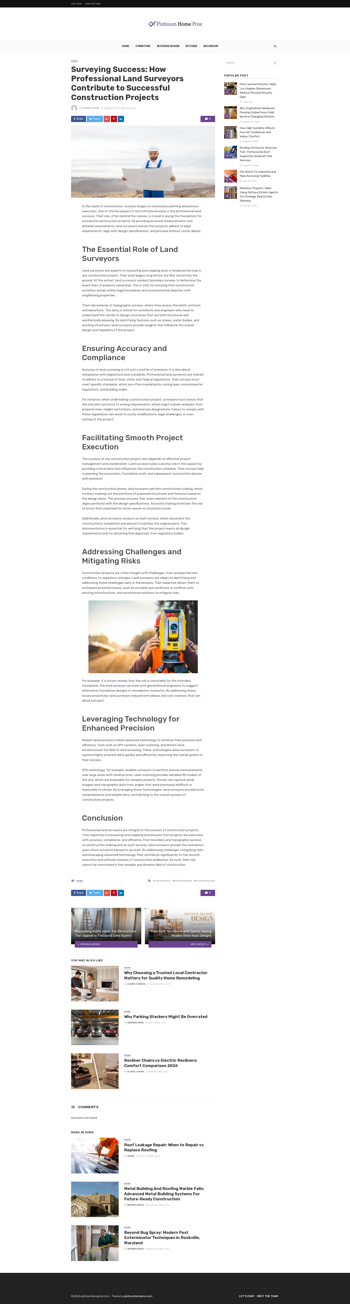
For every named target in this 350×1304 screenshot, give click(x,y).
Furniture (143, 46)
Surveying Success (205, 880)
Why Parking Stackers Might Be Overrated (165, 1016)
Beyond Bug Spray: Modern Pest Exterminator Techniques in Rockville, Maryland (162, 1237)
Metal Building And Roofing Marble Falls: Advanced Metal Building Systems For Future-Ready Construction (164, 1193)
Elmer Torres (136, 984)
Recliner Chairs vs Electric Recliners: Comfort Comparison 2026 (160, 1063)
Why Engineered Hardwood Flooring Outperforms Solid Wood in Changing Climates (257, 112)
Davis (130, 1156)
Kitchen (191, 46)
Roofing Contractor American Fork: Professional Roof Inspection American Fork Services (258, 154)
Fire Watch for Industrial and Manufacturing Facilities (258, 174)
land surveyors (125, 280)
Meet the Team (93, 3)
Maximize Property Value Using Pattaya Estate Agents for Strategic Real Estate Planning (259, 194)
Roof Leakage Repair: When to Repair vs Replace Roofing (164, 1147)
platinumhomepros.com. (138, 1296)
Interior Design (168, 46)
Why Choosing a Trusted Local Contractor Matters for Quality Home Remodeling (165, 975)
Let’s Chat (76, 3)
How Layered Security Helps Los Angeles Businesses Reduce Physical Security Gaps (258, 90)
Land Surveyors (162, 880)
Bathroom (210, 46)
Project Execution (183, 880)
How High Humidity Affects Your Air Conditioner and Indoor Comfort (257, 132)
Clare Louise (90, 108)
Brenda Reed (135, 1022)
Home (125, 46)
